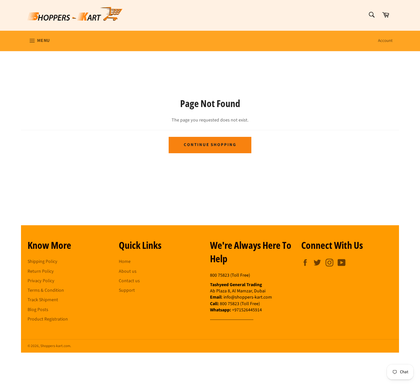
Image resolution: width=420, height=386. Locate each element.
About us (127, 271)
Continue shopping (210, 145)
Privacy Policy (41, 281)
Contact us (129, 281)
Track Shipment (43, 300)
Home (125, 261)
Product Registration (48, 319)
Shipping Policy (42, 261)
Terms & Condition (46, 290)
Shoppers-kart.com (55, 345)
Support (127, 290)
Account (385, 41)
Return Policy (41, 271)
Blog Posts (38, 309)
